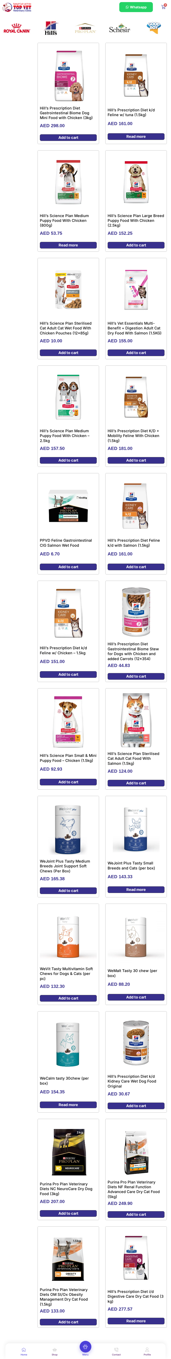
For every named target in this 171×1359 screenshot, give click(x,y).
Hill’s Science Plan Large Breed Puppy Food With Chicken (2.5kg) (136, 221)
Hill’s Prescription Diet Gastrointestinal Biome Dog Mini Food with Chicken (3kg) (66, 113)
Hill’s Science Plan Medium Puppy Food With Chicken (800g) (64, 221)
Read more (136, 136)
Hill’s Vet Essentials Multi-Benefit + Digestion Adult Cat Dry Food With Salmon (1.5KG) (135, 328)
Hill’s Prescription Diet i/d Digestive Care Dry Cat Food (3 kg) (135, 1296)
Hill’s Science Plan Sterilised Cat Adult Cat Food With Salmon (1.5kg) (133, 758)
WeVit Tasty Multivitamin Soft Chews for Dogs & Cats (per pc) (66, 974)
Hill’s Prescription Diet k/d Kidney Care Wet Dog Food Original (132, 1081)
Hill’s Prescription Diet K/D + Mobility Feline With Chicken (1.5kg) (133, 436)
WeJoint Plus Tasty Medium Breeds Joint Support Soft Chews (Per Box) (65, 866)
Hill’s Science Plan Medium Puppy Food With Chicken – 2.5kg (64, 436)
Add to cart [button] (68, 137)
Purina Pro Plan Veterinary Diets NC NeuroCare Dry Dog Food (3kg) (66, 1189)
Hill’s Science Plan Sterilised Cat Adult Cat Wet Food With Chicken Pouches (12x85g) (66, 328)
